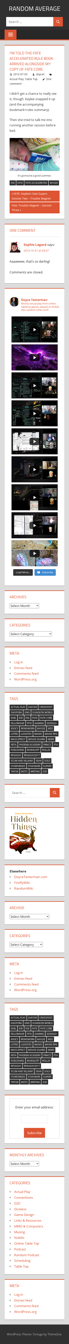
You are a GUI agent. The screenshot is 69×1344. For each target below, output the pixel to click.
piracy (47, 744)
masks (38, 733)
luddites (26, 733)
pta (56, 744)
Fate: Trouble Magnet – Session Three (32, 207)
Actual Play (17, 79)
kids (50, 728)
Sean (39, 760)
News (51, 739)
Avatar (32, 707)
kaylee (54, 182)
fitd (29, 723)
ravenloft (33, 749)
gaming (39, 723)
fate (20, 182)
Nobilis (19, 1237)
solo (47, 760)
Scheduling (22, 1260)
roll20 (46, 749)
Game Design (24, 1214)
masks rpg (51, 733)
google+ (52, 723)
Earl (13, 717)
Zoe (45, 771)
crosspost (46, 707)
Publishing (17, 749)
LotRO (14, 733)
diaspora (16, 712)
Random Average (34, 8)
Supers (47, 766)
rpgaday (16, 755)
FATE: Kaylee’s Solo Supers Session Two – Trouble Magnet (31, 196)
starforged (18, 766)
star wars (34, 766)
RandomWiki (23, 888)
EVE (21, 717)
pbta (13, 744)
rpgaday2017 (32, 755)
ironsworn (27, 728)
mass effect (18, 739)
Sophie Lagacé (35, 244)
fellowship (17, 723)
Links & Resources (27, 1220)
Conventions (23, 1197)
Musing (19, 1232)
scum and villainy (22, 760)
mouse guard (36, 739)
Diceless (20, 1209)
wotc (24, 771)
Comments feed (26, 673)
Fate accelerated (36, 182)
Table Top (31, 79)
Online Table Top (26, 1243)
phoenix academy (30, 744)
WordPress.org (25, 679)
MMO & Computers (28, 1226)
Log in (18, 662)
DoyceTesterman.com (30, 877)
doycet (40, 74)
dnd (27, 712)
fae (13, 182)
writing (35, 771)
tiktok (14, 771)
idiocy (14, 728)
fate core (46, 717)
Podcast (20, 1249)
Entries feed (23, 668)
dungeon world (42, 712)
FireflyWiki (22, 882)
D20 (17, 1203)
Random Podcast (26, 1255)
